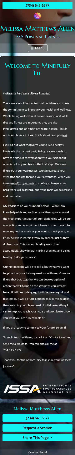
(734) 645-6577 (37, 5)
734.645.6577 (12, 350)
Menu (39, 48)
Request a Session (37, 428)
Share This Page (36, 437)
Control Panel (37, 452)
